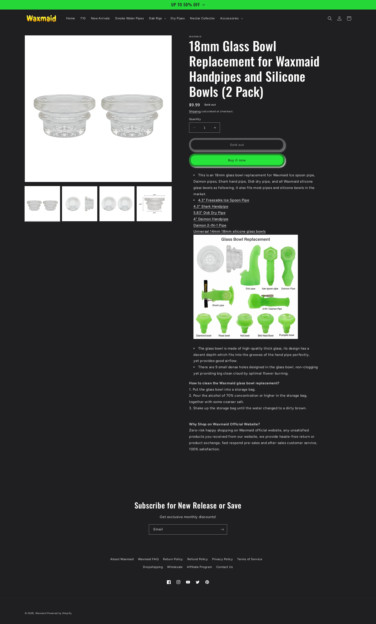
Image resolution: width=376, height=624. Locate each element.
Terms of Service (249, 559)
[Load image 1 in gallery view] (42, 203)
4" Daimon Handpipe (210, 219)
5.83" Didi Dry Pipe (209, 213)
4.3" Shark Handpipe (210, 206)
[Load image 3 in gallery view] (116, 203)
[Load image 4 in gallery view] (154, 203)
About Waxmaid (122, 559)
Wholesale (175, 567)
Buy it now (237, 160)
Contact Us (224, 567)
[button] (157, 18)
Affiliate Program (199, 567)
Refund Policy (197, 559)
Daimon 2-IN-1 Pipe (210, 225)
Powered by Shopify (59, 613)
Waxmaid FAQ (148, 559)
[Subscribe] (222, 529)
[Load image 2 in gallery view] (79, 203)
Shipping (195, 111)
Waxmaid (41, 613)
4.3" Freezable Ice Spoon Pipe (223, 200)
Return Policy (173, 559)
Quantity (195, 119)
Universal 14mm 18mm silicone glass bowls (229, 231)
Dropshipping (153, 567)
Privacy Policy (222, 559)
